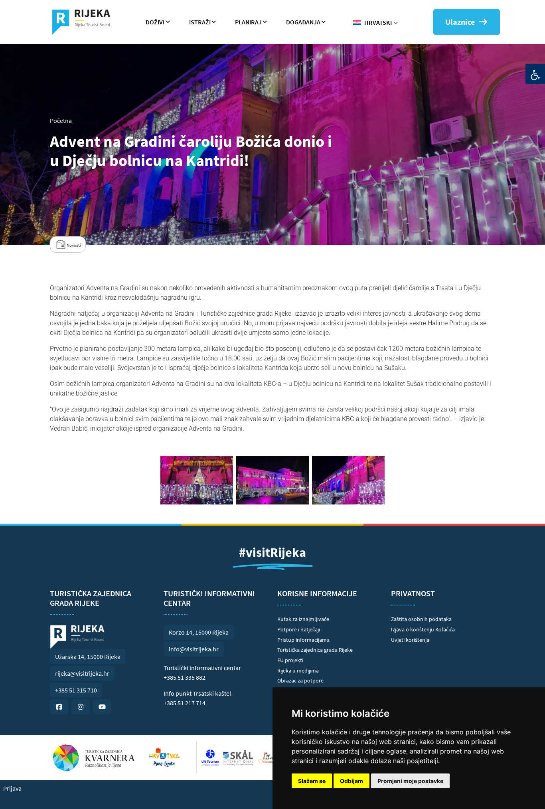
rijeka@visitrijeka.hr (82, 673)
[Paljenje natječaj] (196, 480)
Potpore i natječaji (298, 629)
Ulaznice (460, 22)
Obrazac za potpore (300, 680)
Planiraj (248, 22)
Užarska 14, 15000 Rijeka (87, 657)
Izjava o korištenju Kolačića (423, 629)
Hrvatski (378, 22)
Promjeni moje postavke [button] (410, 780)
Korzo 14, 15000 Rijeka (199, 632)
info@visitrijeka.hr (194, 649)
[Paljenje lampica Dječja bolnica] (348, 480)
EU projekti (290, 660)
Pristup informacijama (303, 639)
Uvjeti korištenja (410, 639)
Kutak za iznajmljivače (303, 619)
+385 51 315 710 (76, 690)
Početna (61, 121)
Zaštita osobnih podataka (421, 619)
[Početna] (84, 22)
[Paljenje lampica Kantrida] (272, 480)
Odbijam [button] (351, 780)
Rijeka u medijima (298, 670)
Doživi (155, 22)
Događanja (303, 22)
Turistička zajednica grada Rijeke (315, 649)
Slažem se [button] (312, 780)
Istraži (200, 22)
